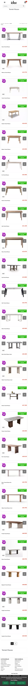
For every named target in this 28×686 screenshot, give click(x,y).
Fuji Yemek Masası (5, 277)
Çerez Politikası (18, 666)
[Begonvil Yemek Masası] (14, 574)
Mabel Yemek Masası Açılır (7, 379)
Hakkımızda (17, 664)
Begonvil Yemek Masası (6, 584)
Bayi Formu (17, 662)
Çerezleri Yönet (21, 683)
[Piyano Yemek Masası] (14, 420)
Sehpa (2, 667)
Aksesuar (3, 669)
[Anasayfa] (14, 2)
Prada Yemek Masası (6, 533)
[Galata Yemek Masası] (14, 113)
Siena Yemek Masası (6, 46)
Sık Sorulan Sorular (19, 669)
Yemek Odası (7, 23)
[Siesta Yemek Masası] (14, 189)
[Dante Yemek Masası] (14, 394)
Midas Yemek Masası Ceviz (7, 508)
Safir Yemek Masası (5, 303)
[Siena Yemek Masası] (14, 36)
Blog (16, 667)
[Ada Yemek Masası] (14, 215)
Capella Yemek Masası (6, 636)
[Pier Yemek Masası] (14, 446)
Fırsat (2, 670)
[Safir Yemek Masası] (14, 292)
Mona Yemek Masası (6, 251)
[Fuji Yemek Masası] (14, 266)
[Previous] (3, 36)
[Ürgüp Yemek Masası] (14, 599)
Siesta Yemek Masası (6, 200)
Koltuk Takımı (4, 663)
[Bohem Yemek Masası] (14, 138)
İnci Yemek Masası (5, 175)
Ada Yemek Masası (5, 226)
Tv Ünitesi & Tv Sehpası (6, 664)
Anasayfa (2, 23)
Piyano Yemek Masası (6, 431)
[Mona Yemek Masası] (14, 241)
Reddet (12, 683)
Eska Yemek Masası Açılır (7, 354)
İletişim (16, 663)
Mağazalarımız (18, 660)
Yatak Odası (3, 662)
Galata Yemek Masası (6, 123)
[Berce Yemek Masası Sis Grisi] (14, 471)
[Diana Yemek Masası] (14, 548)
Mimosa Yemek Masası (6, 72)
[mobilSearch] (23, 6)
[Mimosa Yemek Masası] (14, 61)
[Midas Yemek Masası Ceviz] (14, 497)
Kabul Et (5, 683)
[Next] (24, 36)
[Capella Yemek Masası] (14, 625)
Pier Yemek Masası (5, 456)
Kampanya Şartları (19, 670)
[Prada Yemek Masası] (14, 522)
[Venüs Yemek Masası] (14, 87)
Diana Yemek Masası (6, 559)
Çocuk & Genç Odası (5, 666)
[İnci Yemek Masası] (14, 164)
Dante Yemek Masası (6, 405)
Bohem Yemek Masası (6, 149)
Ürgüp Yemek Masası (6, 610)
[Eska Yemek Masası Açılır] (14, 343)
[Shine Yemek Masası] (14, 317)
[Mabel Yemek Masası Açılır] (14, 369)
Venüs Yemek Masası (6, 98)
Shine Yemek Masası (6, 328)
